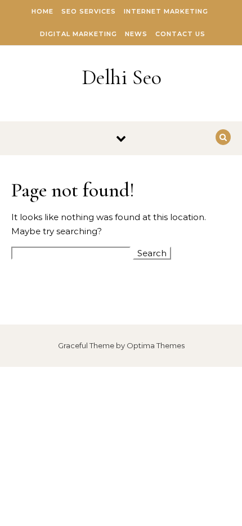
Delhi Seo (122, 77)
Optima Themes (156, 345)
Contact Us (180, 34)
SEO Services (88, 11)
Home (42, 11)
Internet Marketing (166, 11)
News (136, 34)
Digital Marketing (78, 34)
